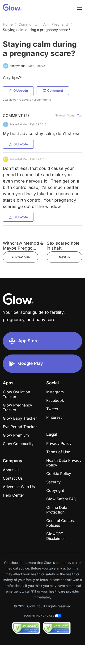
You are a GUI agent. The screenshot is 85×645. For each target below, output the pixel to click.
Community (28, 24)
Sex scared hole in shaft (63, 246)
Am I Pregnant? (56, 24)
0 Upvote (20, 90)
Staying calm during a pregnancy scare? (36, 30)
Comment (55, 90)
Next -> (64, 257)
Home (8, 24)
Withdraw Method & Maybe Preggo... (23, 246)
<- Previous (21, 257)
